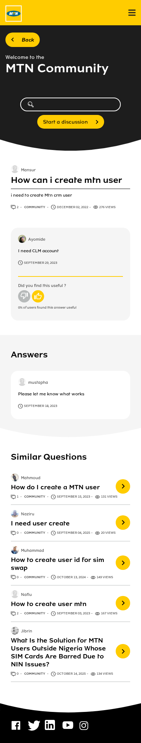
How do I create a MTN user (55, 487)
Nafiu (26, 594)
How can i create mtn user (66, 180)
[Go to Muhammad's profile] (15, 550)
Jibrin (26, 631)
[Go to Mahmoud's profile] (15, 478)
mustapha (38, 383)
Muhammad (32, 550)
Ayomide (36, 239)
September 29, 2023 (40, 263)
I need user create (40, 523)
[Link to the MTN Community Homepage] (13, 13)
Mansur (28, 170)
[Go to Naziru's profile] (15, 514)
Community (35, 207)
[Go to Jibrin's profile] (15, 631)
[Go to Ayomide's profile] (22, 239)
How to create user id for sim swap (57, 563)
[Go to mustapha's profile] (22, 382)
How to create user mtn (48, 604)
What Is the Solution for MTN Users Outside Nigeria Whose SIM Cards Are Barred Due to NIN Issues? (58, 652)
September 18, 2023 (40, 406)
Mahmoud (30, 478)
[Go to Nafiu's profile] (15, 595)
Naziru (27, 514)
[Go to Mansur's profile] (15, 170)
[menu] (132, 13)
